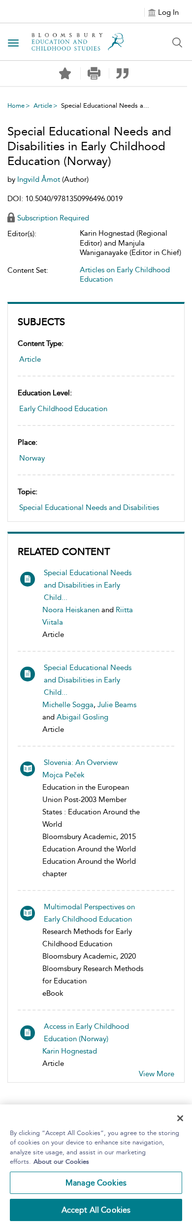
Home (16, 105)
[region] (96, 1165)
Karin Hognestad (69, 1051)
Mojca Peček (63, 774)
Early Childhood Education (63, 408)
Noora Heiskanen (70, 609)
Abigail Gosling (82, 717)
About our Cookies (61, 1161)
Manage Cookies (96, 1182)
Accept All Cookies (96, 1210)
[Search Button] (177, 42)
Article (42, 105)
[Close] (180, 1118)
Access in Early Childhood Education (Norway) (86, 1032)
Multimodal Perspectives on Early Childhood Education (89, 913)
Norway (32, 458)
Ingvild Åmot (39, 179)
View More (156, 1073)
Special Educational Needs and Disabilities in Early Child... (87, 585)
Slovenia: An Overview (81, 762)
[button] (93, 73)
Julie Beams (116, 704)
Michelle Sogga (68, 704)
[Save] (65, 74)
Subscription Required (53, 217)
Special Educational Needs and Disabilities (89, 507)
